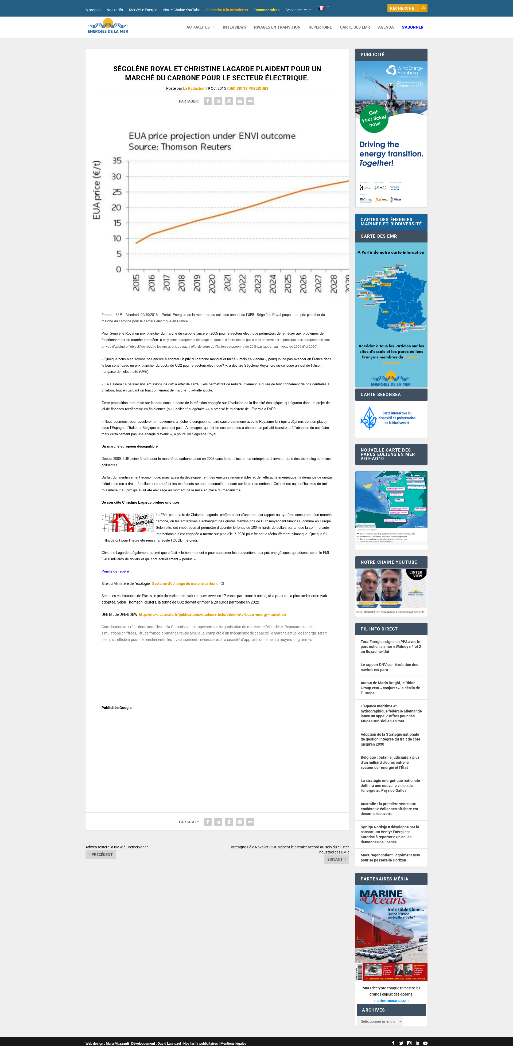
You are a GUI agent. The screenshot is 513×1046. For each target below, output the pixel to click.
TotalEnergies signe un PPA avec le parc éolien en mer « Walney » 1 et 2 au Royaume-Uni (391, 647)
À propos (93, 10)
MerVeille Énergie (143, 10)
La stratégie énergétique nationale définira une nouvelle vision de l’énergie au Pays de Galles (390, 785)
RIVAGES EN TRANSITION (277, 27)
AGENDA (386, 27)
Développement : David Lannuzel (156, 1043)
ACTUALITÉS (198, 27)
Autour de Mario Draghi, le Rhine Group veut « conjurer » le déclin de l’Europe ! (390, 688)
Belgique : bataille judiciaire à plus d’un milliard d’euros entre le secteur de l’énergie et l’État (390, 762)
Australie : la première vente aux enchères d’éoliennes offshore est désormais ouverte (389, 809)
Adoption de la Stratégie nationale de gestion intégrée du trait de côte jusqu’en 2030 (390, 739)
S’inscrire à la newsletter (227, 10)
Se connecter (296, 10)
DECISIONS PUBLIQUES (248, 88)
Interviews (234, 27)
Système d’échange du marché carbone (185, 583)
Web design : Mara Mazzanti (107, 1043)
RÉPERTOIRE (320, 27)
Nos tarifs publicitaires (200, 1043)
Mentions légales (233, 1043)
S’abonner (412, 27)
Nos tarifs (115, 10)
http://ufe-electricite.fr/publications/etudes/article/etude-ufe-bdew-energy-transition (212, 614)
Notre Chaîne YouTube (181, 10)
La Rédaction (194, 88)
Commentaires (266, 10)
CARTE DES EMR (355, 27)
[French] (324, 8)
